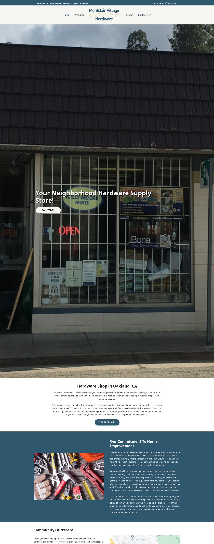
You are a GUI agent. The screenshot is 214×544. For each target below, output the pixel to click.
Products (79, 14)
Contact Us (144, 14)
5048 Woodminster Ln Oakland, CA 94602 (68, 3)
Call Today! (48, 210)
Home (66, 14)
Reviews (129, 14)
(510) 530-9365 (169, 3)
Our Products (107, 422)
